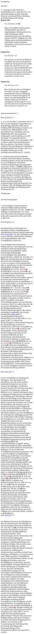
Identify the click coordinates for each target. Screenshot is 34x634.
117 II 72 (4, 6)
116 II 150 (8, 234)
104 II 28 (14, 314)
